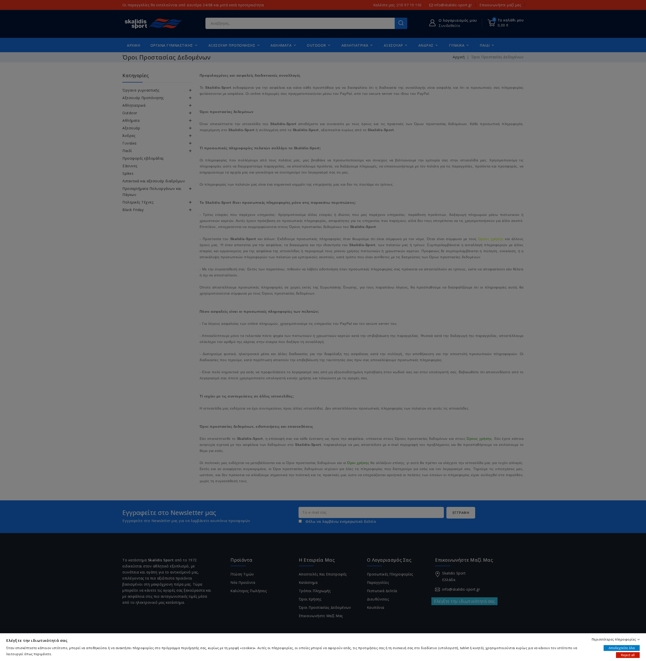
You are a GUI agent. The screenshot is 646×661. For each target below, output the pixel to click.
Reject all (628, 655)
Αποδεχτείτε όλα (622, 648)
